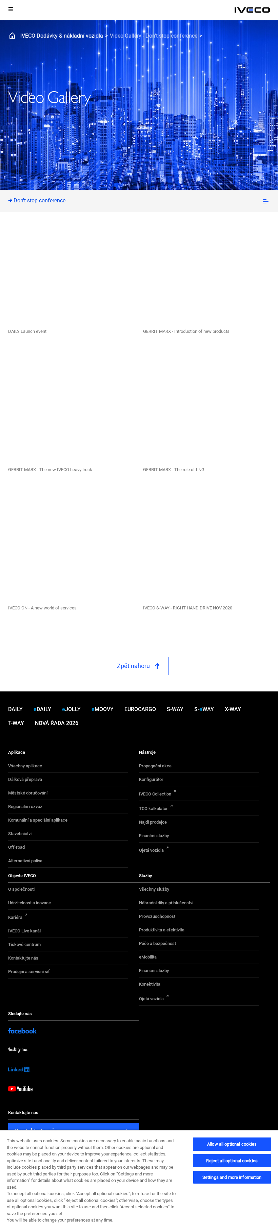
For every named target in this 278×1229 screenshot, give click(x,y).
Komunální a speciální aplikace (37, 820)
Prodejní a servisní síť (29, 971)
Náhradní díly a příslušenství (166, 902)
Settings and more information (232, 1177)
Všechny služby (154, 889)
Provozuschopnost (157, 916)
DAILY (15, 709)
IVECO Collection (155, 794)
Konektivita (149, 984)
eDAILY (42, 709)
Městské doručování (27, 792)
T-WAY (16, 723)
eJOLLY (71, 709)
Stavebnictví (20, 833)
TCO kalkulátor (153, 808)
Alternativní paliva (25, 860)
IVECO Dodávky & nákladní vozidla (61, 36)
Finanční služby (154, 835)
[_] (252, 10)
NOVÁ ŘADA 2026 (56, 723)
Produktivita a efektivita (161, 929)
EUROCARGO (140, 709)
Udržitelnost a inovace (29, 902)
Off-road (16, 847)
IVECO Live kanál (24, 930)
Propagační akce (155, 765)
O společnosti (21, 889)
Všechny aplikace (25, 765)
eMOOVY (103, 709)
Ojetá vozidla (151, 850)
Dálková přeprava (25, 779)
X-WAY (233, 709)
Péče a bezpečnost (157, 943)
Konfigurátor (151, 779)
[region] (139, 1179)
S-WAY (175, 709)
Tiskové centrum (24, 944)
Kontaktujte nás (23, 958)
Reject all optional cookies (232, 1160)
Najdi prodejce (153, 822)
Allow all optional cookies (232, 1144)
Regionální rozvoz (25, 806)
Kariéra (15, 917)
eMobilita (148, 957)
